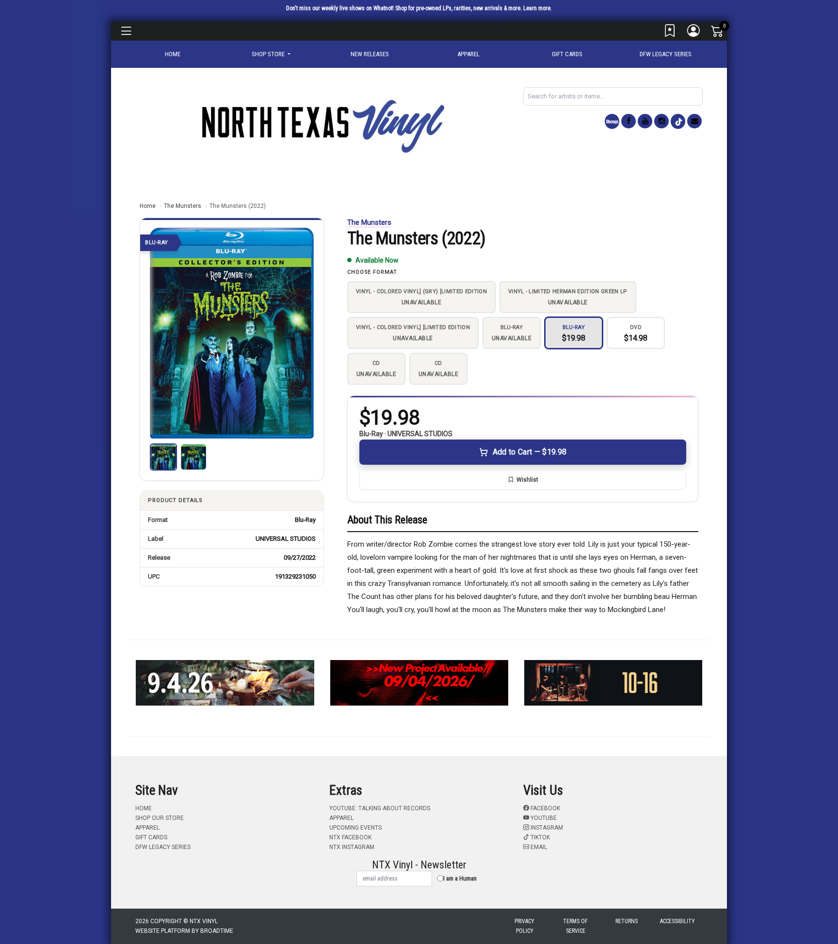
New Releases (370, 54)
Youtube (543, 818)
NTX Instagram (351, 847)
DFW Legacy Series (666, 54)
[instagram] (661, 121)
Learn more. (537, 8)
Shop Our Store (159, 818)
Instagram (546, 827)
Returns (626, 921)
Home (148, 206)
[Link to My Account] (694, 33)
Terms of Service (575, 926)
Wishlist (527, 479)
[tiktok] (678, 121)
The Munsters (182, 206)
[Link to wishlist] (670, 33)
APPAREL (468, 54)
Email (538, 847)
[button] (271, 54)
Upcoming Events (355, 827)
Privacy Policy (524, 926)
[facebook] (628, 121)
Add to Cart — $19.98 (529, 451)
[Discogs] (612, 121)
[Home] (322, 125)
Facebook (544, 808)
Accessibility (677, 921)
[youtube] (645, 121)
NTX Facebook (350, 837)
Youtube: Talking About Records (379, 808)
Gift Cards (567, 54)
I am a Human (460, 878)
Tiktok (539, 837)
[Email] (694, 121)
